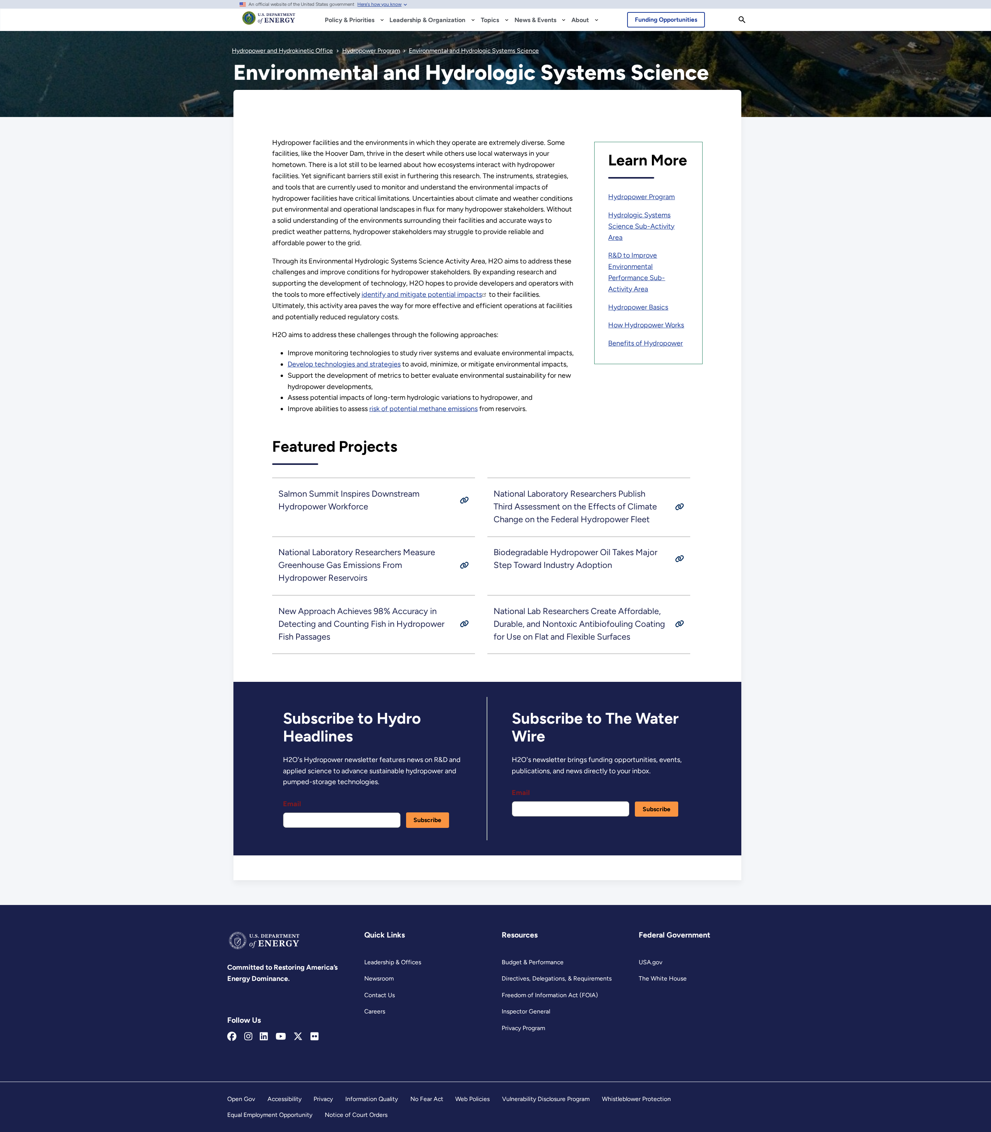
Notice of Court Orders (356, 1114)
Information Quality (371, 1099)
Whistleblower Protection (636, 1099)
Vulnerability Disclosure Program (546, 1099)
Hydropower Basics (638, 307)
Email (292, 804)
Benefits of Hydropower (645, 343)
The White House (663, 978)
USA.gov (650, 962)
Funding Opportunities (666, 19)
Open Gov (241, 1099)
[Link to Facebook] (232, 1037)
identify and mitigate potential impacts (422, 294)
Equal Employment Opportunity (269, 1114)
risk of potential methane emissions (423, 408)
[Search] (742, 20)
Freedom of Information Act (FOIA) (550, 995)
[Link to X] (298, 1037)
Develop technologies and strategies (344, 364)
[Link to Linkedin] (264, 1037)
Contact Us (379, 995)
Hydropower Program (641, 197)
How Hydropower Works (646, 325)
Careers (374, 1011)
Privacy (323, 1099)
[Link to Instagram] (248, 1037)
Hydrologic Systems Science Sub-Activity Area (641, 226)
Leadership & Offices (392, 962)
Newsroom (379, 978)
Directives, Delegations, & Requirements (557, 978)
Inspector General (526, 1011)
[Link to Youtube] (281, 1037)
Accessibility (284, 1099)
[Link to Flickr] (314, 1037)
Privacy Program (523, 1028)
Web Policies (472, 1099)
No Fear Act (426, 1099)
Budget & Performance (533, 962)
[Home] (269, 21)
